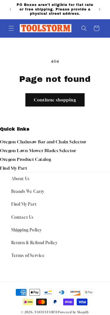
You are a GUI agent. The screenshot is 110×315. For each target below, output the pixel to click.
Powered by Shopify (73, 312)
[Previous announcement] (10, 9)
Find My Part (13, 168)
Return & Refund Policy (34, 242)
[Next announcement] (99, 9)
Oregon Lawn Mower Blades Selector (38, 150)
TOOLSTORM (45, 312)
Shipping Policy (26, 229)
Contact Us (22, 217)
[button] (11, 28)
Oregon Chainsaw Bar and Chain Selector (43, 141)
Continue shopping (55, 99)
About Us (20, 178)
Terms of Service (28, 255)
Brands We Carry (27, 191)
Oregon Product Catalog (25, 159)
